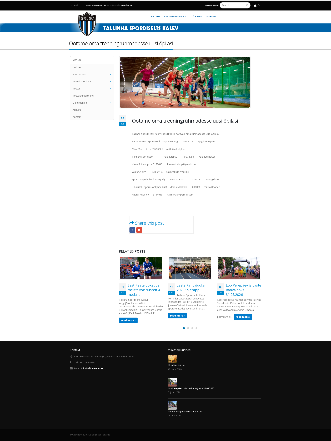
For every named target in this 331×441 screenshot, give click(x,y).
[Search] (247, 5)
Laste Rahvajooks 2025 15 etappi (191, 287)
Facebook (132, 230)
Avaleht (155, 17)
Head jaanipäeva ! (177, 365)
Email (139, 230)
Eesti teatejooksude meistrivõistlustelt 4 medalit (144, 290)
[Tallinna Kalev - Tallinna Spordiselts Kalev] (85, 24)
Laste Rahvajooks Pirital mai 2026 (185, 411)
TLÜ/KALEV (196, 17)
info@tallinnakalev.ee (92, 368)
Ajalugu (77, 109)
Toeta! (76, 88)
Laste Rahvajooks (175, 17)
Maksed (211, 17)
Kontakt (77, 116)
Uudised (77, 67)
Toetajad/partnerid (83, 95)
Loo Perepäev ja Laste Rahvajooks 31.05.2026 (243, 290)
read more (128, 320)
